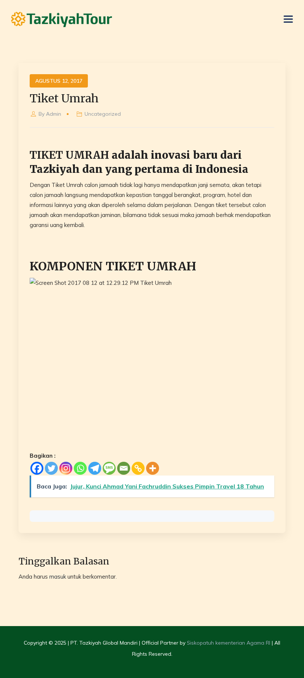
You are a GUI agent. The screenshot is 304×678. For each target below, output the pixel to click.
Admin (53, 114)
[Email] (123, 468)
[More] (152, 468)
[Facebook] (36, 468)
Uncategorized (103, 114)
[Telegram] (94, 468)
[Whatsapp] (80, 468)
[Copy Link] (138, 468)
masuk (57, 576)
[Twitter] (51, 468)
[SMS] (109, 468)
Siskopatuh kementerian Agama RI (228, 642)
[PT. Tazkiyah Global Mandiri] (61, 19)
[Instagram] (65, 468)
